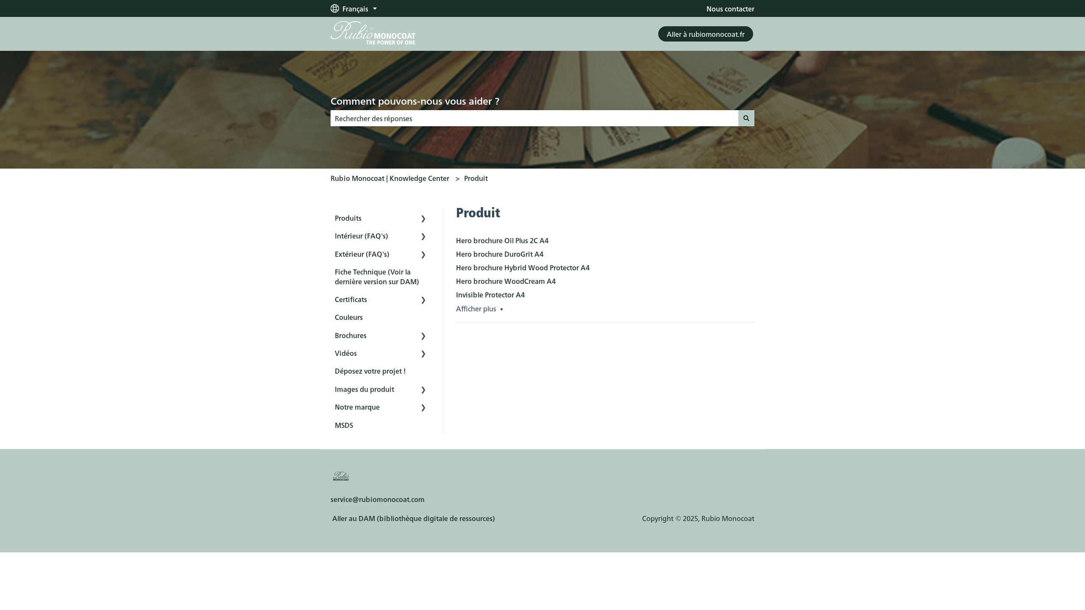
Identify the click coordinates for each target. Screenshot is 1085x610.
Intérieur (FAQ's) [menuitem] (361, 235)
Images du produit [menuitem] (364, 389)
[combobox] (534, 118)
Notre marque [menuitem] (357, 406)
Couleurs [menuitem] (349, 317)
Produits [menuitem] (348, 217)
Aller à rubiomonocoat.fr (706, 34)
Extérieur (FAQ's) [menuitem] (362, 253)
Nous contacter (730, 8)
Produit (476, 178)
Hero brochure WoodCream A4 (506, 281)
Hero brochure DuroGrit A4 (499, 253)
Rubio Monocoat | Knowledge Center (390, 178)
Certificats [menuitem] (351, 299)
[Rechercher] (746, 118)
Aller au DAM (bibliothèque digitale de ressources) (413, 518)
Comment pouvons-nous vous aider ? (415, 100)
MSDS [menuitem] (344, 425)
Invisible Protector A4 (490, 294)
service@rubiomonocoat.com (378, 499)
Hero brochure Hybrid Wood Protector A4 (523, 267)
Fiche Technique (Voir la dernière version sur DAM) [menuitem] (377, 276)
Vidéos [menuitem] (346, 353)
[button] (423, 218)
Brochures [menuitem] (351, 335)
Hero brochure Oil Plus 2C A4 (502, 240)
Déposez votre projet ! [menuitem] (370, 370)
